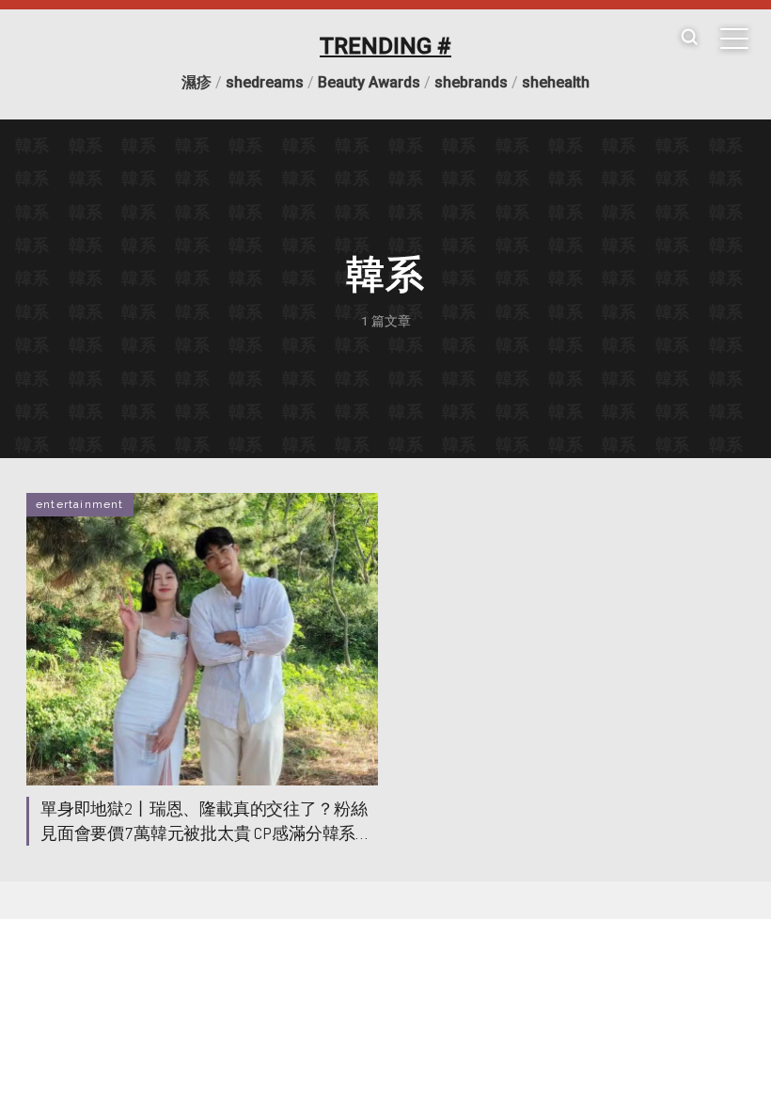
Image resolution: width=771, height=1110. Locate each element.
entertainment (80, 504)
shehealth (556, 82)
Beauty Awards (369, 82)
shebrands (471, 82)
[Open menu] (734, 38)
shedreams (265, 82)
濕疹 (196, 82)
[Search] (689, 38)
